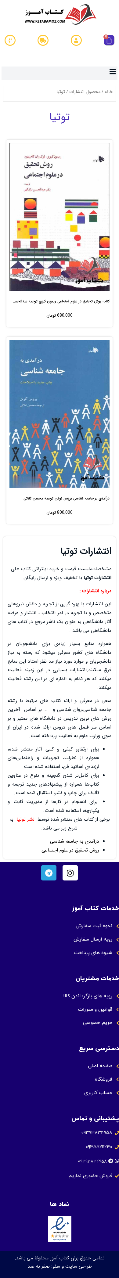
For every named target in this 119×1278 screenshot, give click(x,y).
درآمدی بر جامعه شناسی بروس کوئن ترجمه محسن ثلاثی (66, 498)
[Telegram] (48, 872)
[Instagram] (70, 872)
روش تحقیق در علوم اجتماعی (70, 850)
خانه (109, 91)
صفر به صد (38, 1266)
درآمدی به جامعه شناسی (74, 841)
